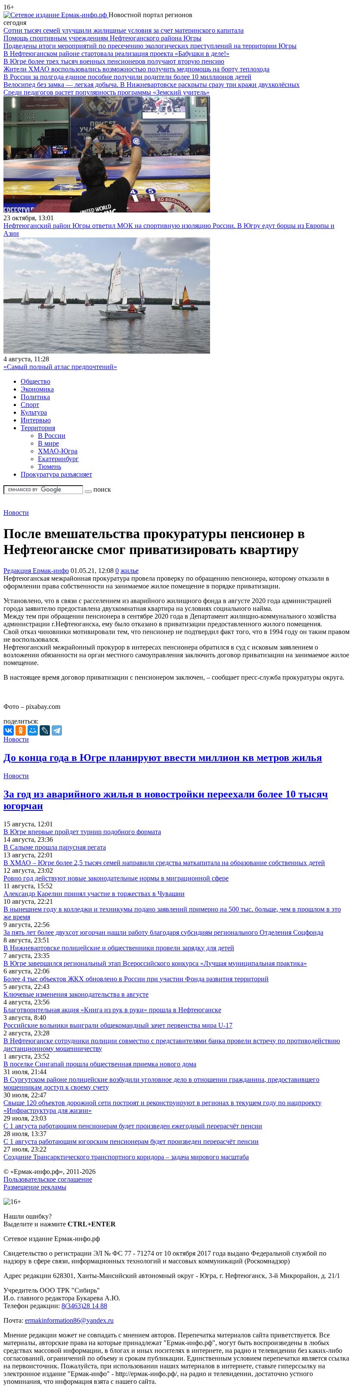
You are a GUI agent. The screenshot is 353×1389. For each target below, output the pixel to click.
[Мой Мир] (33, 730)
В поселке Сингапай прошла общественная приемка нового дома (99, 1064)
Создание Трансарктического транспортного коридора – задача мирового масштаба (126, 1157)
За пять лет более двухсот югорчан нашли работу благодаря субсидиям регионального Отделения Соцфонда (163, 932)
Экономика (37, 389)
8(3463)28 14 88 (84, 1305)
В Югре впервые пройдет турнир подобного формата (82, 831)
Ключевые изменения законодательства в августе (76, 994)
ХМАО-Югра (57, 451)
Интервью (36, 420)
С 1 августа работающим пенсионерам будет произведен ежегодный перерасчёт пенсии (132, 1126)
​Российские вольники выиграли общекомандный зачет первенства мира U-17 (117, 1025)
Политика (35, 396)
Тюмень (49, 466)
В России (51, 435)
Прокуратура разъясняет (56, 474)
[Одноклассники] (20, 730)
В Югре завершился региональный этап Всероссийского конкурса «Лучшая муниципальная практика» (155, 963)
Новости (16, 512)
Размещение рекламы (34, 1187)
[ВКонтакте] (8, 730)
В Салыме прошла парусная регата (54, 847)
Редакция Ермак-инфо (36, 570)
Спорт (30, 404)
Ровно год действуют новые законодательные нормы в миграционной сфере (116, 878)
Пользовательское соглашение (47, 1179)
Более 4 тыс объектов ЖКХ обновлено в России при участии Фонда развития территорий (136, 978)
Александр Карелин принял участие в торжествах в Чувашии (94, 893)
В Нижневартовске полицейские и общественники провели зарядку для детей (118, 948)
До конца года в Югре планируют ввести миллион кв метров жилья (162, 757)
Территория (38, 427)
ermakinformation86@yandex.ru (69, 1320)
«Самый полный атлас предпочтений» (60, 366)
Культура (34, 412)
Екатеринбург (58, 458)
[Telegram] (57, 730)
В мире (48, 443)
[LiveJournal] (45, 730)
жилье (130, 570)
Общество (35, 381)
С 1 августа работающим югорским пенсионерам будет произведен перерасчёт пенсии (131, 1141)
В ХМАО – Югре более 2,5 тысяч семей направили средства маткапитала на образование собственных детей (164, 862)
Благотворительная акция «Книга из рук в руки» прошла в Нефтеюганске (112, 1009)
